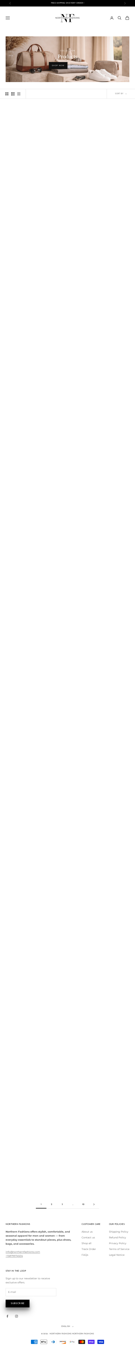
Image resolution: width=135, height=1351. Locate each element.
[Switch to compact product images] (18, 94)
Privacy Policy (117, 1243)
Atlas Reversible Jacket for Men (25, 1044)
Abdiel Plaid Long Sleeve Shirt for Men (110, 152)
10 (83, 1204)
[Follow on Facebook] (7, 1316)
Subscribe (17, 1303)
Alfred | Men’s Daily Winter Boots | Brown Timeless (25, 559)
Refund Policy (117, 1237)
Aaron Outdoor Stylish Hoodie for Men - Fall (25, 152)
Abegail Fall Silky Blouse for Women (67, 220)
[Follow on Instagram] (16, 1316)
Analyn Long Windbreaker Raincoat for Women (25, 770)
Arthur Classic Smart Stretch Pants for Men (24, 977)
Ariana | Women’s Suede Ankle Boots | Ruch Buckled (110, 909)
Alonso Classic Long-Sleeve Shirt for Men (25, 702)
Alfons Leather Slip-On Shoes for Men (110, 491)
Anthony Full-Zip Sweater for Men (68, 838)
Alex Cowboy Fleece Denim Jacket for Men (67, 491)
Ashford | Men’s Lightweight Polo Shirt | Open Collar (67, 977)
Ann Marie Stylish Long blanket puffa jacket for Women (24, 839)
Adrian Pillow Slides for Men (110, 286)
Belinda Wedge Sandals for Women (67, 1180)
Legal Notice (116, 1254)
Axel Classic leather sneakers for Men (68, 1044)
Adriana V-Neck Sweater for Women (25, 356)
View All (77, 65)
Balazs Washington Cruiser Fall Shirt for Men (67, 1112)
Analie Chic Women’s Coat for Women (110, 702)
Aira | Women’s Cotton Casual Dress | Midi (110, 423)
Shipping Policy (118, 1231)
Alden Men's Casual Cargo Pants (24, 491)
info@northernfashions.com (23, 1251)
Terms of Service (119, 1249)
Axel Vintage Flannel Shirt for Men (110, 1044)
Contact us (88, 1237)
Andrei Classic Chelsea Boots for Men (110, 770)
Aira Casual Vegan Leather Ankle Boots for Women (67, 423)
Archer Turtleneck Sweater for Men (67, 909)
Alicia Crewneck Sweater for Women (110, 559)
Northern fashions (83, 1334)
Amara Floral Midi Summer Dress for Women (67, 702)
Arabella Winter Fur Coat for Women (25, 909)
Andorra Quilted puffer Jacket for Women (67, 770)
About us (87, 1231)
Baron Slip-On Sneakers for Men (24, 1180)
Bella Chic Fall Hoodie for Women (110, 1180)
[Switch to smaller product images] (12, 94)
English (65, 1326)
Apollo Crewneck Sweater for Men (110, 838)
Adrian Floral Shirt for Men (67, 286)
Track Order (89, 1249)
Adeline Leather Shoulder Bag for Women (25, 288)
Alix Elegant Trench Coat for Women (110, 627)
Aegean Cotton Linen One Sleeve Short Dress (110, 356)
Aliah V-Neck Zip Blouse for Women (67, 559)
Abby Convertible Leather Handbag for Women (67, 152)
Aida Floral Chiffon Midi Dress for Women (24, 423)
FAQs (85, 1254)
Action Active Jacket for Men (110, 218)
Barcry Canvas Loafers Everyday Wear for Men (110, 1112)
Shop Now (58, 65)
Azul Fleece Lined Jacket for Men (25, 1112)
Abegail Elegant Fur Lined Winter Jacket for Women (24, 220)
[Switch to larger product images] (6, 94)
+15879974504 (14, 1256)
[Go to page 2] (94, 1204)
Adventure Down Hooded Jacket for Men (67, 356)
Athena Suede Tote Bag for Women (110, 977)
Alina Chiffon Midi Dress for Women (67, 627)
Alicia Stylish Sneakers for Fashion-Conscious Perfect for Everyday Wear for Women (25, 630)
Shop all (86, 1243)
